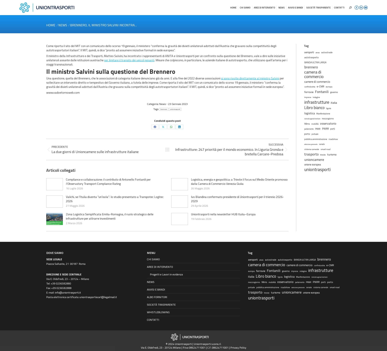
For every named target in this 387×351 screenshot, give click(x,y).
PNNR (317, 128)
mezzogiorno (328, 118)
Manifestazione (323, 113)
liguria (328, 108)
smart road (325, 149)
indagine (316, 97)
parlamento (309, 128)
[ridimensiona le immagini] (54, 184)
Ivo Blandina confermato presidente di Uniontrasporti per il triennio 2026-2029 (237, 199)
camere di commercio (317, 81)
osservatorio (328, 123)
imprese (307, 97)
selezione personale (310, 144)
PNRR (325, 129)
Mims (307, 124)
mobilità (315, 123)
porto (307, 134)
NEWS (150, 282)
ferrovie (309, 92)
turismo (332, 154)
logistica (309, 113)
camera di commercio (314, 74)
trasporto (311, 154)
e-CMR (320, 86)
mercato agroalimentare (312, 119)
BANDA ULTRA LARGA (315, 62)
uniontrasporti (175, 109)
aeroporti (309, 52)
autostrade (327, 52)
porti (332, 129)
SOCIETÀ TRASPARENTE (161, 305)
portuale (315, 134)
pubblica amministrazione (315, 139)
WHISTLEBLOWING (158, 312)
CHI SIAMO (153, 259)
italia (334, 102)
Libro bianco (314, 107)
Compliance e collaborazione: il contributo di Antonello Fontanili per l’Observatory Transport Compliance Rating (108, 181)
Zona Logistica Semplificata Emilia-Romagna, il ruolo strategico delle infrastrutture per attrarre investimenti (109, 216)
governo (334, 92)
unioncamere (314, 159)
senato (322, 144)
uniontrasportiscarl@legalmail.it (98, 297)
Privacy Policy (238, 348)
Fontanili (322, 91)
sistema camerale (311, 149)
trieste (323, 154)
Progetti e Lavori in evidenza (166, 274)
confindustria (309, 86)
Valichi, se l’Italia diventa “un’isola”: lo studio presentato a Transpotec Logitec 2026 (115, 199)
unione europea (312, 165)
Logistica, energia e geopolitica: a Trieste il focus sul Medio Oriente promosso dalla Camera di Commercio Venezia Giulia (239, 181)
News (162, 104)
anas (317, 52)
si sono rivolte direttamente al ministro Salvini (250, 78)
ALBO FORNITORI (157, 297)
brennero (164, 109)
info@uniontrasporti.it (68, 293)
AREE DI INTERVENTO (160, 267)
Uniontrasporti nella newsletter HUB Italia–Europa (223, 214)
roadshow (333, 139)
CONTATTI (153, 320)
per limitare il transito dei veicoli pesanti (129, 60)
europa (329, 86)
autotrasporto (311, 57)
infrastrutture (316, 102)
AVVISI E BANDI (156, 289)
